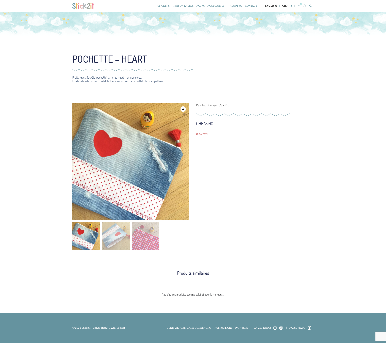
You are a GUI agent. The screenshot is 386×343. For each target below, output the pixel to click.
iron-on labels (182, 5)
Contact (251, 5)
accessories (215, 5)
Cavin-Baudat (117, 327)
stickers (163, 5)
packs (200, 5)
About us (236, 5)
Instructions (223, 327)
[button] (305, 6)
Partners (241, 327)
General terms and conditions (189, 327)
